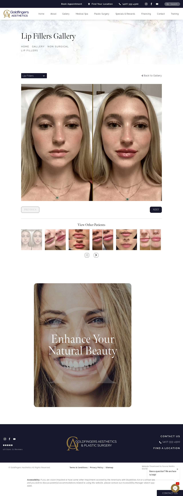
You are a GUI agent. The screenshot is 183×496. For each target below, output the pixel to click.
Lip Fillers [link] (29, 50)
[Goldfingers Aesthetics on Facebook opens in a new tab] (151, 3)
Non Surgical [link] (58, 46)
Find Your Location (102, 4)
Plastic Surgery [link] (101, 14)
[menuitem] (146, 4)
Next (156, 209)
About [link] (53, 14)
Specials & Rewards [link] (125, 14)
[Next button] (96, 255)
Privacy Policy (96, 468)
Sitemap (109, 468)
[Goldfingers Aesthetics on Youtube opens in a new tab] (157, 3)
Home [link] (41, 14)
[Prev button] (87, 255)
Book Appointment (71, 4)
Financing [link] (146, 14)
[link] (13, 447)
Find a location (166, 448)
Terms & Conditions (79, 468)
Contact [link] (161, 14)
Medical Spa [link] (82, 14)
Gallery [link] (66, 14)
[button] (172, 4)
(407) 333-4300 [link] (131, 4)
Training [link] (175, 14)
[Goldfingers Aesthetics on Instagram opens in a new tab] (145, 3)
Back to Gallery (153, 76)
